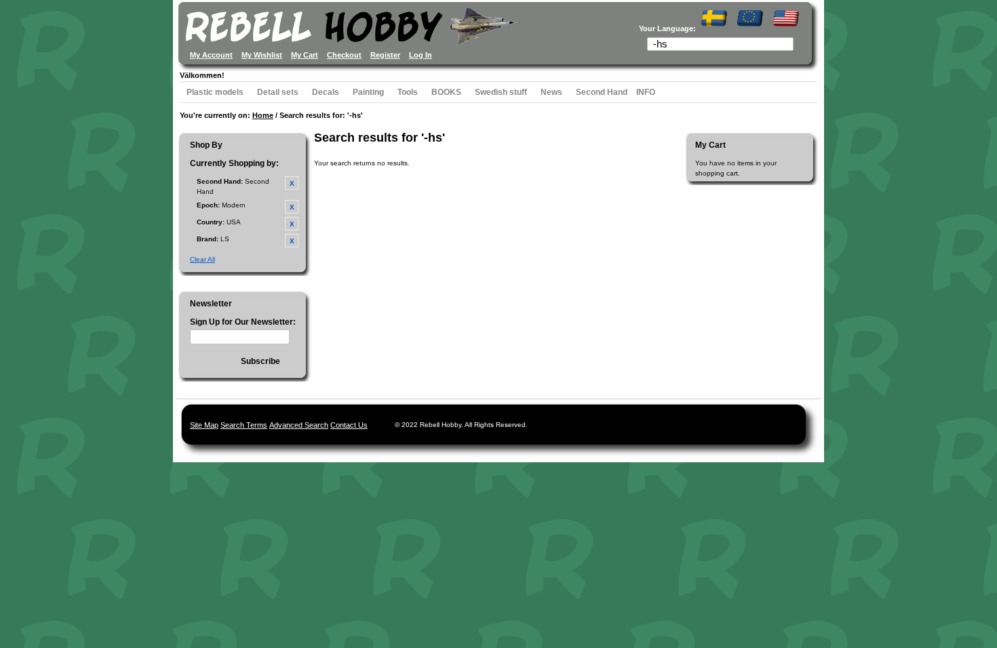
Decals (325, 92)
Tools (407, 92)
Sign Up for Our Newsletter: (243, 322)
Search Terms (243, 425)
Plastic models (215, 92)
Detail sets (277, 92)
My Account (211, 55)
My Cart (304, 55)
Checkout (344, 55)
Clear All (202, 259)
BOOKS (446, 92)
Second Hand (601, 92)
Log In (420, 55)
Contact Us (349, 425)
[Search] (787, 45)
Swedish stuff (501, 92)
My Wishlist (261, 55)
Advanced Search (298, 425)
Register (385, 55)
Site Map (204, 425)
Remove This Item (291, 183)
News (551, 92)
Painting (368, 92)
